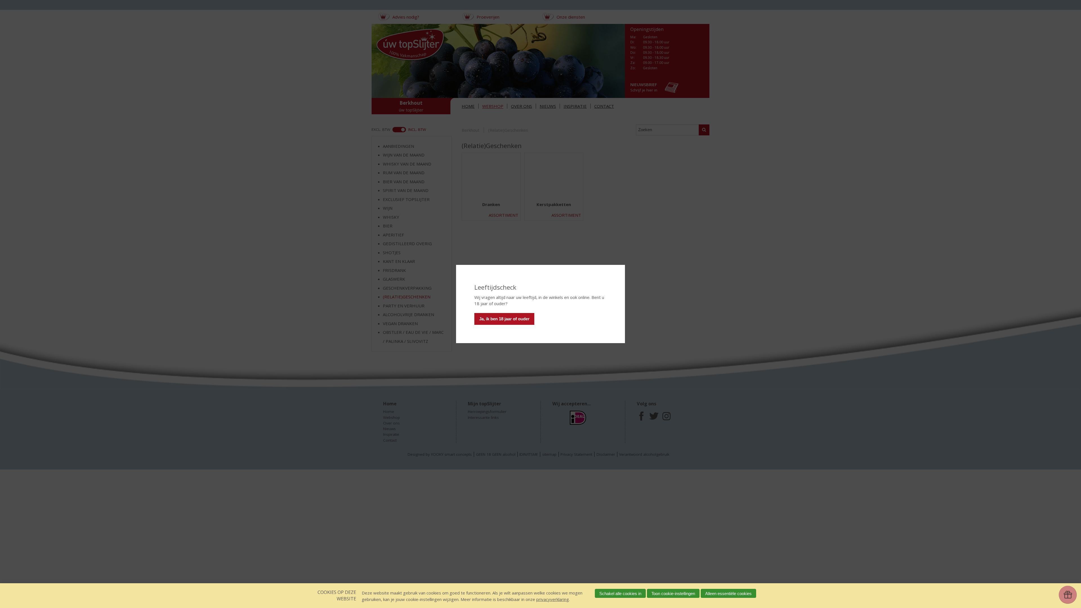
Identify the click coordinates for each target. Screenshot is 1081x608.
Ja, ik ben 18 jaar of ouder (504, 318)
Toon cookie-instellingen (673, 593)
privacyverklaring (552, 599)
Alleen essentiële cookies (728, 593)
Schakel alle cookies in (620, 593)
